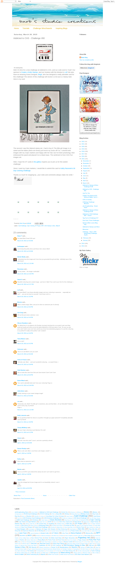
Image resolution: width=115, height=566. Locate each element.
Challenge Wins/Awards (42, 28)
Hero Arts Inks (93, 529)
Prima (23, 541)
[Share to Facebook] (41, 223)
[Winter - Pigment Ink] (48, 213)
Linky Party (65, 533)
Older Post (72, 495)
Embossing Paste (44, 525)
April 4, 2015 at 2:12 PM (24, 463)
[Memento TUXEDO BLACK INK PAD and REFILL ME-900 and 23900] (28, 213)
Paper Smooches (70, 538)
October (85, 166)
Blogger (80, 561)
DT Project (38, 225)
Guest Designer (21, 529)
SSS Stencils (32, 547)
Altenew (86, 512)
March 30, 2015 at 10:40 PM (25, 385)
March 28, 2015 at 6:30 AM (25, 251)
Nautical (62, 535)
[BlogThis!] (37, 223)
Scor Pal (87, 541)
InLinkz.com (15, 218)
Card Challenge (22, 225)
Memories (85, 229)
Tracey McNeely (22, 427)
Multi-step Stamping (46, 535)
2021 (83, 144)
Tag (29, 549)
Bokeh (23, 516)
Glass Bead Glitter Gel (69, 527)
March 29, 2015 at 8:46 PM (25, 375)
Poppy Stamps (82, 540)
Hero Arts (81, 529)
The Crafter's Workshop (20, 550)
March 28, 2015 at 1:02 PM (25, 296)
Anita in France (22, 359)
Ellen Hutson (24, 525)
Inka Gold (47, 530)
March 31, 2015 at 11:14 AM (25, 409)
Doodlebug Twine (60, 523)
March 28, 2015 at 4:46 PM (25, 333)
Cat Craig (20, 312)
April (84, 180)
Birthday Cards (85, 514)
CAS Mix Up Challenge (67, 518)
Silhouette (34, 543)
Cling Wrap (67, 520)
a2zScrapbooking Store (21, 512)
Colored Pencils (75, 520)
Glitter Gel (98, 527)
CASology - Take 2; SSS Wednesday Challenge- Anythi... (90, 233)
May (84, 178)
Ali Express (72, 512)
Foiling (77, 525)
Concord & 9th (84, 520)
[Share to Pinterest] (42, 223)
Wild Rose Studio (86, 552)
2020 (83, 146)
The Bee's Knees (84, 549)
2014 (83, 243)
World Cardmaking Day (33, 554)
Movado (38, 535)
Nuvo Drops (88, 535)
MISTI (30, 535)
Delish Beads (77, 521)
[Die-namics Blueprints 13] (58, 202)
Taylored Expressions (36, 549)
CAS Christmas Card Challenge (32, 518)
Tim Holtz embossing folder (83, 550)
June (84, 175)
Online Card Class (56, 538)
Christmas (35, 520)
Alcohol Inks (64, 512)
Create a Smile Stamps (29, 72)
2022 (83, 141)
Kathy (19, 459)
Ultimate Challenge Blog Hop (23, 552)
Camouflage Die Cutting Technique (55, 516)
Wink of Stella (96, 552)
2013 (83, 246)
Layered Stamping (34, 533)
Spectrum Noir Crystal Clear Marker (28, 545)
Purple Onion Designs (46, 541)
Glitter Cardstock (90, 527)
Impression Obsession (28, 530)
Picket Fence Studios (71, 539)
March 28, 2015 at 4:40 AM (25, 240)
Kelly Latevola (21, 415)
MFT (42, 225)
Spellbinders (42, 545)
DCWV (49, 521)
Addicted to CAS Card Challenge (49, 512)
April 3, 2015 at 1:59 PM (24, 453)
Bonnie (19, 302)
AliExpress (79, 512)
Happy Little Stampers (50, 529)
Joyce (19, 438)
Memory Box (89, 533)
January (85, 240)
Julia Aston (20, 391)
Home (16, 28)
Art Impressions (18, 514)
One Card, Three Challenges (91, 220)
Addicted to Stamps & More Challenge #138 (90, 185)
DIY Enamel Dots (41, 523)
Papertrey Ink (84, 538)
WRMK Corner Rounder (53, 554)
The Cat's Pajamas (94, 549)
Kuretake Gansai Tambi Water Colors (59, 530)
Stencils (74, 547)
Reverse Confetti (68, 541)
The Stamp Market (40, 550)
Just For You (86, 193)
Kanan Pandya (21, 448)
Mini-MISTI (23, 535)
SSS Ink (91, 545)
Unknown (20, 349)
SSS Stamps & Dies (49, 225)
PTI (38, 541)
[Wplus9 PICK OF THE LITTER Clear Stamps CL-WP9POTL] (28, 202)
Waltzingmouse (54, 552)
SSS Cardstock (57, 545)
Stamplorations (64, 547)
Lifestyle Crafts (44, 533)
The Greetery (30, 550)
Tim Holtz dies (58, 550)
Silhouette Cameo (45, 543)
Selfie (92, 541)
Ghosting (53, 527)
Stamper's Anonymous (44, 547)
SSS (49, 545)
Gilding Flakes (60, 527)
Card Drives (96, 516)
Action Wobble (34, 512)
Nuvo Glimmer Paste (36, 538)
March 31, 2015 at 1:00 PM (25, 422)
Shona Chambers (22, 323)
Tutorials (26, 28)
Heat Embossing (62, 529)
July (84, 173)
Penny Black (41, 540)
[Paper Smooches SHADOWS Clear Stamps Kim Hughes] (38, 202)
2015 (83, 158)
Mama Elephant (76, 533)
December (86, 161)
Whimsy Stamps (77, 552)
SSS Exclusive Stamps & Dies (74, 545)
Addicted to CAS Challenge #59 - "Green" (90, 214)
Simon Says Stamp (58, 543)
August (85, 170)
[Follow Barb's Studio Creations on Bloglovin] (87, 68)
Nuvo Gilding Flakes (24, 537)
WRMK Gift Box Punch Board (66, 554)
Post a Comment (20, 491)
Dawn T (19, 236)
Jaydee (19, 480)
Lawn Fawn (23, 533)
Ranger (60, 541)
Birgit (40, 74)
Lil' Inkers (55, 533)
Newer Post (17, 495)
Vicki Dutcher (21, 370)
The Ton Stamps (49, 550)
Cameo (42, 516)
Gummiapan (31, 529)
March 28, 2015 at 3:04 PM (25, 307)
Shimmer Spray (25, 543)
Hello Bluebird (73, 529)
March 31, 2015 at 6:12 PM (25, 432)
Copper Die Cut (42, 521)
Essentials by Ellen (69, 525)
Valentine (38, 552)
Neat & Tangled (68, 535)
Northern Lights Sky (78, 535)
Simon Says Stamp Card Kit (73, 543)
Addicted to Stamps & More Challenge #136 (90, 210)
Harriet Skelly (21, 257)
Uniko (32, 552)
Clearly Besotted (55, 520)
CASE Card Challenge (22, 520)
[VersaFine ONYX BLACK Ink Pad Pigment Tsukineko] (38, 213)
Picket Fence (61, 540)
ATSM (52, 514)
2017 (83, 154)
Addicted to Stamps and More (91, 227)
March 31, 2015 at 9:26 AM (25, 395)
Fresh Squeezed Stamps (86, 525)
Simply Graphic (84, 543)
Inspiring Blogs (61, 28)
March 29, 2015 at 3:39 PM (25, 364)
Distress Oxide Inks (30, 523)
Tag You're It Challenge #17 (90, 218)
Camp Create (69, 516)
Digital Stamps (94, 521)
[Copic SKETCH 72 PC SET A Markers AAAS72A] (18, 213)
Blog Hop (17, 516)
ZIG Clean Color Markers (82, 554)
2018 (83, 151)
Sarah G (19, 279)
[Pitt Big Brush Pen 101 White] (58, 213)
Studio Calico (89, 547)
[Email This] (35, 223)
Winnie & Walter (19, 554)
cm (18, 401)
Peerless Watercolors (31, 539)
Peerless (22, 540)
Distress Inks (18, 523)
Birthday (67, 514)
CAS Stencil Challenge (80, 518)
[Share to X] (39, 223)
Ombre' (47, 538)
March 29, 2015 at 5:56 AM (25, 354)
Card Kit (19, 518)
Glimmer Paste (80, 527)
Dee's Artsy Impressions (65, 521)
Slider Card (92, 543)
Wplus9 (58, 225)
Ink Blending (40, 530)
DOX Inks (69, 523)
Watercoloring (65, 552)
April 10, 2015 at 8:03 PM (24, 488)
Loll (66, 72)
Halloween (39, 529)
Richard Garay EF (79, 541)
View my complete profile (87, 60)
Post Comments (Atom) (27, 498)
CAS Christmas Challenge (51, 518)
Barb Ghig (84, 57)
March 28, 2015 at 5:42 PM (25, 343)
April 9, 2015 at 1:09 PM (24, 474)
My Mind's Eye (55, 535)
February (86, 238)
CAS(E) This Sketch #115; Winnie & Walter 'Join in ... (91, 196)
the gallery (37, 162)
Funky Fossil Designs (26, 527)
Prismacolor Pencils (31, 541)
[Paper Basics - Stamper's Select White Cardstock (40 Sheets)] (18, 202)
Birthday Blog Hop (75, 514)
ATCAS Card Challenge (30, 514)
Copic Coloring (30, 225)
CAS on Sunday (87, 199)
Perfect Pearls (52, 540)
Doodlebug (51, 523)
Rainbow (55, 541)
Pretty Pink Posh (94, 540)
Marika (19, 469)
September (86, 168)
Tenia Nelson (21, 338)
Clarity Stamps (44, 520)
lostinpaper (20, 246)
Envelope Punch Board (57, 525)
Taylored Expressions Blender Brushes (51, 549)
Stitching (82, 547)
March (85, 183)
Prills (19, 541)
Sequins (97, 541)
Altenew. (95, 512)
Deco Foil (55, 521)
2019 (83, 149)
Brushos (29, 516)
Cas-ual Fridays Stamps (95, 518)
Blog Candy (95, 514)
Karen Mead (21, 380)
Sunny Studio (23, 549)
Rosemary (20, 269)
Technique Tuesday (66, 549)
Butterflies (36, 516)
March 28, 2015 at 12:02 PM (25, 274)
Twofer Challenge (95, 550)
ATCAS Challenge (44, 514)
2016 (83, 156)
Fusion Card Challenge (41, 527)
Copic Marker (22, 521)
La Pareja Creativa (74, 530)
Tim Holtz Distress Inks (69, 550)
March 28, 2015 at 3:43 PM (25, 317)
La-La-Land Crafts (85, 530)
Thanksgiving (76, 549)
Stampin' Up (54, 547)
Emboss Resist (33, 525)
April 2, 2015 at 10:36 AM (24, 443)
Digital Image (86, 521)
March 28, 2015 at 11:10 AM (25, 263)
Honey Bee (18, 530)
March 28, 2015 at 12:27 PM (25, 284)
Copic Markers (32, 521)
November (86, 163)
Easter (88, 523)
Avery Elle (59, 514)
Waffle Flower (45, 552)
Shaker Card (17, 543)
